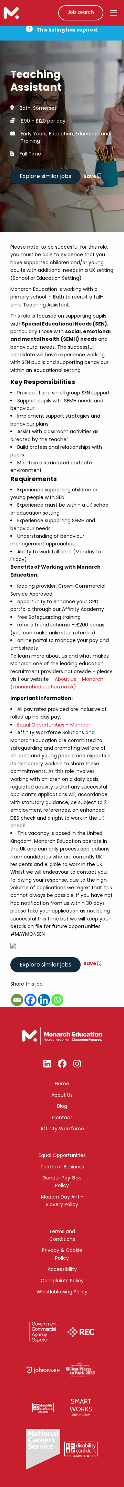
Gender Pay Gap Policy (62, 1181)
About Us (62, 1095)
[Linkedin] (44, 1000)
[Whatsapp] (57, 1000)
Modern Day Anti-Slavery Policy (62, 1200)
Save (90, 176)
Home (62, 1083)
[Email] (17, 1000)
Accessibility (62, 1269)
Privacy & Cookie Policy (62, 1254)
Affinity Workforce (62, 1128)
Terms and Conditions (62, 1235)
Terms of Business (62, 1166)
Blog (62, 1106)
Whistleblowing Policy (62, 1291)
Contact (62, 1117)
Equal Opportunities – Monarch (54, 724)
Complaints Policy (62, 1280)
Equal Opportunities (62, 1155)
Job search (81, 12)
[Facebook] (30, 1000)
